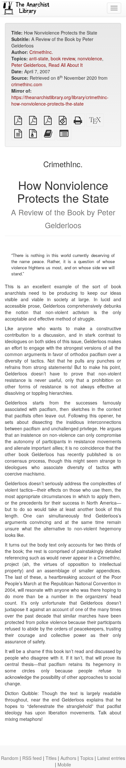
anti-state (38, 58)
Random (9, 758)
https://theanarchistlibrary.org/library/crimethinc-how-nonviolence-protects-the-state (60, 100)
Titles (51, 758)
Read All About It (65, 65)
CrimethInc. (41, 52)
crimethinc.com (26, 84)
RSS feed (32, 758)
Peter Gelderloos (28, 65)
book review (63, 58)
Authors (68, 758)
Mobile (64, 764)
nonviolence (90, 58)
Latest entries (111, 758)
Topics (86, 758)
